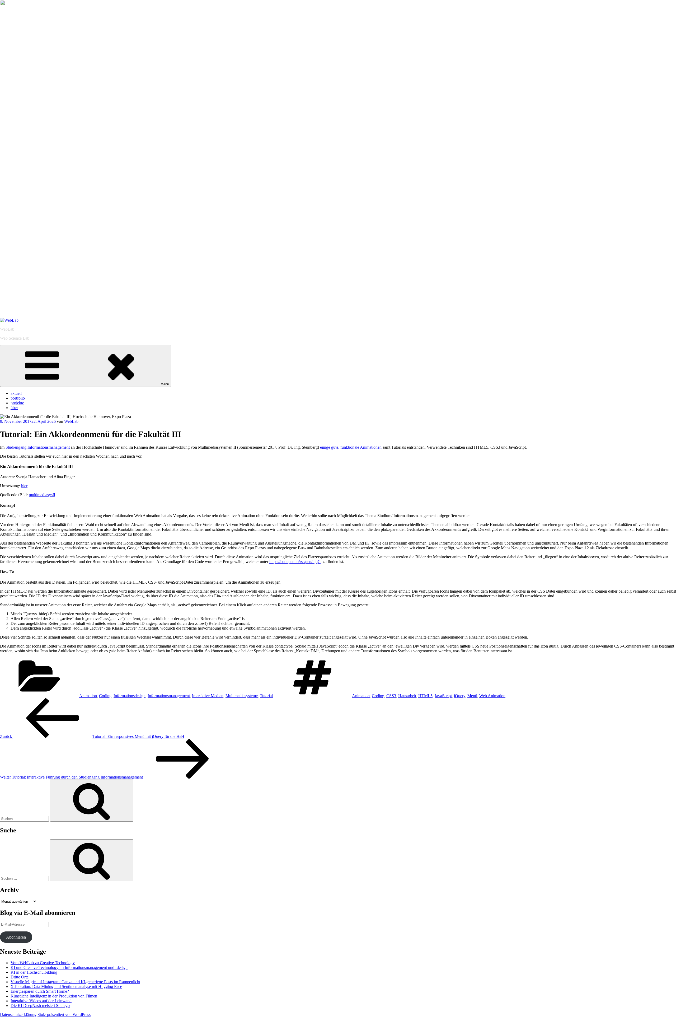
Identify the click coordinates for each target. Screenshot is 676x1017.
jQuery (459, 695)
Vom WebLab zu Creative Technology (43, 962)
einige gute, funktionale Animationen (351, 447)
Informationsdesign (129, 695)
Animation (88, 695)
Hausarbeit (407, 695)
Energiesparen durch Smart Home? (40, 991)
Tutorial (266, 695)
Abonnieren (16, 937)
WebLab (7, 329)
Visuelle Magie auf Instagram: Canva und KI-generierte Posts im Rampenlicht (75, 981)
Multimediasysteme (242, 695)
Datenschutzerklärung (18, 1014)
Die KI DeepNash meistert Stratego (40, 1005)
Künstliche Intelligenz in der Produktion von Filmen (54, 996)
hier (24, 486)
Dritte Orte (20, 977)
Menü (165, 384)
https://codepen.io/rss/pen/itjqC (295, 561)
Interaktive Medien (207, 695)
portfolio (18, 398)
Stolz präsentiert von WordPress (64, 1014)
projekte (17, 403)
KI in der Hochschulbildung (34, 972)
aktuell (16, 393)
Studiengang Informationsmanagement (38, 447)
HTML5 (425, 695)
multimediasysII (42, 495)
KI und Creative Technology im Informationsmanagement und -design (69, 967)
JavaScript (443, 695)
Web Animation (492, 695)
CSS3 (391, 695)
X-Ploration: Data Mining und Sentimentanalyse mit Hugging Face (66, 986)
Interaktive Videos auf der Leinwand (41, 1001)
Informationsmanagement (169, 695)
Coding (105, 695)
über (14, 407)
